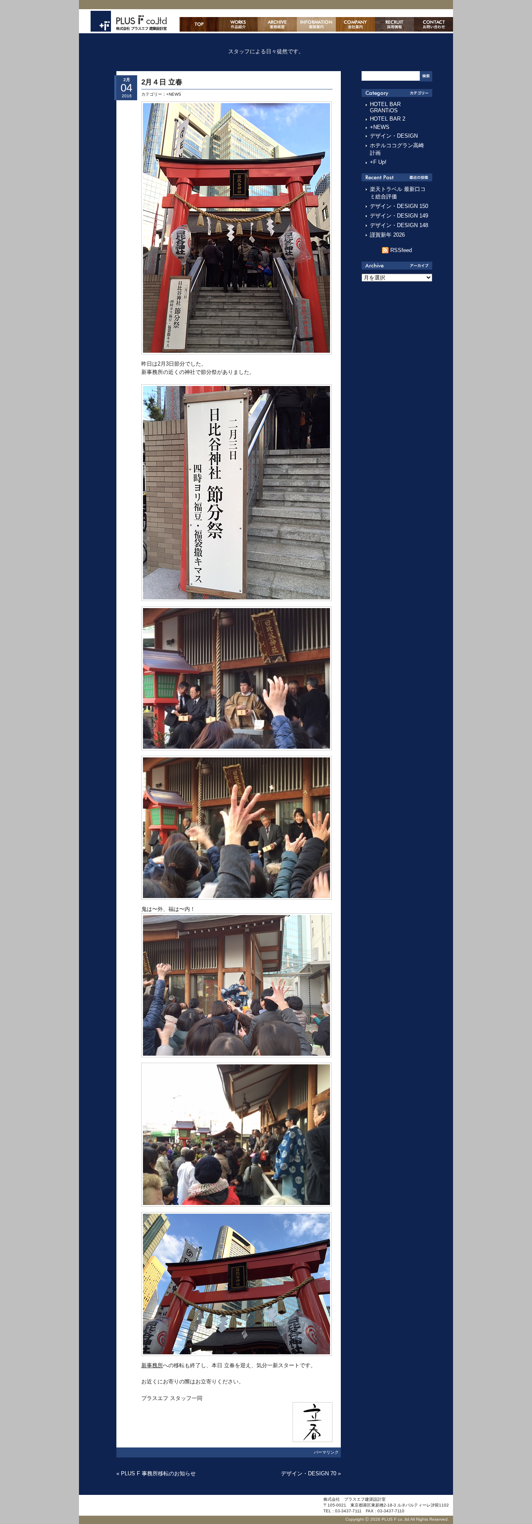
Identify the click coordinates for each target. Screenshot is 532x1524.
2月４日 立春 (165, 82)
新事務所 (152, 1365)
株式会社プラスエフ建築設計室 (129, 21)
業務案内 (316, 24)
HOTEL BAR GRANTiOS (385, 107)
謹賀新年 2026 (387, 235)
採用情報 (394, 24)
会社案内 (355, 24)
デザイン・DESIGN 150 (399, 206)
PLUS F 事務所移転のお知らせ (158, 1473)
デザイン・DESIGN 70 (308, 1473)
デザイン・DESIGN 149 (399, 216)
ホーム (199, 24)
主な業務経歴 (277, 24)
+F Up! (378, 162)
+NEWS (173, 94)
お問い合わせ (433, 24)
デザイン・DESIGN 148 (399, 225)
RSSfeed (401, 250)
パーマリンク (326, 1452)
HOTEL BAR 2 (387, 119)
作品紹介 (238, 24)
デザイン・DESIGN (394, 136)
